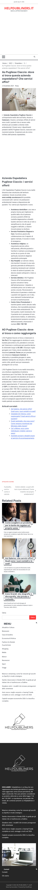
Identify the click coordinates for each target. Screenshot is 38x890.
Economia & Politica (9, 638)
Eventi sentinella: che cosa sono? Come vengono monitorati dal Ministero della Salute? (23, 423)
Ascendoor (14, 887)
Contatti (4, 872)
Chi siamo (5, 876)
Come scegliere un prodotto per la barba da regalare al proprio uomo (18, 525)
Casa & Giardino (7, 635)
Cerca (4, 613)
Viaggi (4, 668)
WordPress (28, 887)
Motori (4, 657)
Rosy (17, 86)
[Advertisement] (19, 34)
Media (4, 652)
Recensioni (6, 660)
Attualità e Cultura (8, 481)
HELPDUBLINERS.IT (19, 8)
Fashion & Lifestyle (8, 642)
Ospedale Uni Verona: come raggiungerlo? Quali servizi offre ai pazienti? (23, 416)
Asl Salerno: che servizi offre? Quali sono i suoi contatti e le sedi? (19, 561)
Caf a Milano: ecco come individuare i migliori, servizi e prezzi (21, 430)
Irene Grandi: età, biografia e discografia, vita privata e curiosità (18, 596)
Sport (4, 664)
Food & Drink (6, 645)
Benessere (5, 631)
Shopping (5, 649)
